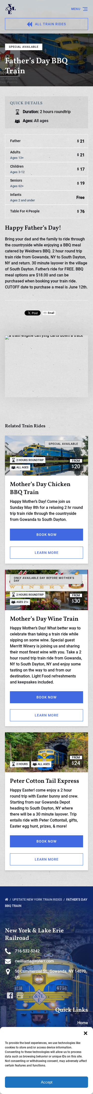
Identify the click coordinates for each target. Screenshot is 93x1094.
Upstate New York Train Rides (37, 899)
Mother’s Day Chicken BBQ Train (40, 488)
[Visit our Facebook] (10, 995)
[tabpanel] (46, 363)
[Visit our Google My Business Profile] (20, 995)
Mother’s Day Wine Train (44, 619)
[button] (85, 1033)
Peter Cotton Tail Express (44, 781)
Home (82, 1022)
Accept (46, 1082)
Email (50, 312)
